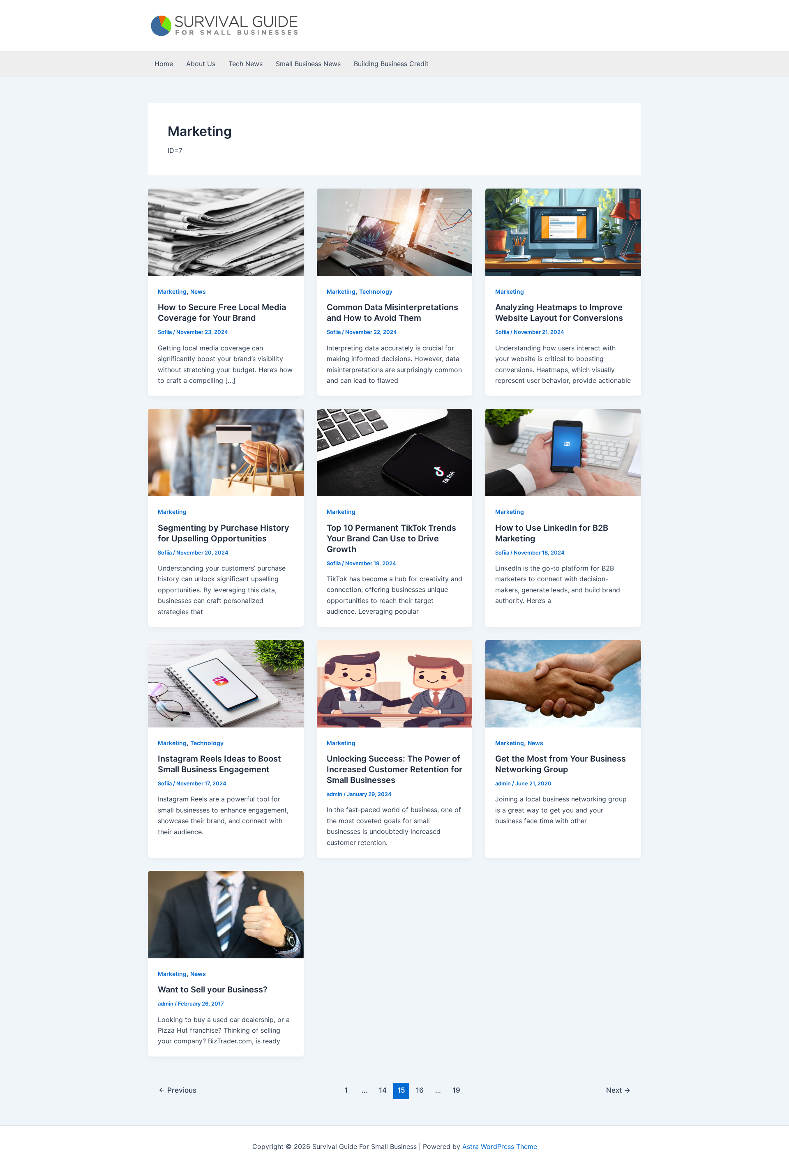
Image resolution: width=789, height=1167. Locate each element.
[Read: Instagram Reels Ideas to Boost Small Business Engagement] (226, 683)
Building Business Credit (391, 64)
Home (164, 64)
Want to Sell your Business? (213, 989)
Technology (375, 291)
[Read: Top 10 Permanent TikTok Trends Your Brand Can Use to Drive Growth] (395, 452)
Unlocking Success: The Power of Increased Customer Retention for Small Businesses (394, 769)
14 (383, 1090)
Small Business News (308, 64)
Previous (177, 1090)
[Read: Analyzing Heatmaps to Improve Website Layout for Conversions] (563, 232)
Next (618, 1090)
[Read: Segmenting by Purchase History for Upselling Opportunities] (226, 452)
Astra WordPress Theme (499, 1146)
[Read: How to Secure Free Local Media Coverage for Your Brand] (226, 232)
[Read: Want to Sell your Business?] (226, 914)
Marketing (172, 291)
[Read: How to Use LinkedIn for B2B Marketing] (563, 452)
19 (456, 1090)
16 (420, 1090)
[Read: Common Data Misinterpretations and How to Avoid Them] (395, 232)
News (198, 291)
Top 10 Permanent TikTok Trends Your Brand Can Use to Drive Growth (391, 538)
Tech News (245, 64)
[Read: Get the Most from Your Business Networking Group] (563, 683)
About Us (200, 64)
